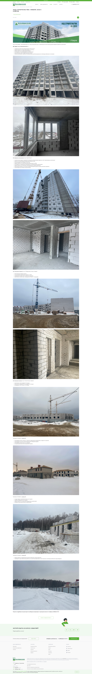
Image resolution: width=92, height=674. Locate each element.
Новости (17, 6)
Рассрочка (32, 649)
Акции (51, 4)
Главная (14, 6)
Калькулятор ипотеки (34, 646)
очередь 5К (24, 438)
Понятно (77, 671)
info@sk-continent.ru (51, 638)
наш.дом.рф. (64, 658)
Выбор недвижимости (44, 4)
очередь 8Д (24, 555)
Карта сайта (28, 665)
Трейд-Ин (32, 652)
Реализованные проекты (51, 646)
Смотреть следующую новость (46, 617)
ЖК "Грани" (15, 46)
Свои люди (50, 651)
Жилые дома (14, 646)
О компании (50, 652)
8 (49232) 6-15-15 (63, 638)
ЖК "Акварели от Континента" (18, 157)
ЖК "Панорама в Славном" (18, 271)
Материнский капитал (34, 651)
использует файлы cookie (21, 671)
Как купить (55, 4)
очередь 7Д (23, 496)
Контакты (60, 4)
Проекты (36, 4)
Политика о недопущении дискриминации (33, 667)
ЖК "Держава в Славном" (17, 380)
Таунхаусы (14, 649)
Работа (49, 654)
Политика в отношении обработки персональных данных (35, 668)
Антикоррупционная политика (31, 664)
